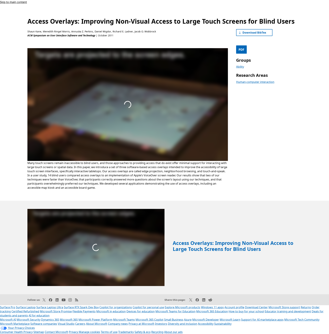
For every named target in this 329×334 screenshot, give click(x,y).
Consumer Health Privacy (16, 332)
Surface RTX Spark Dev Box (81, 307)
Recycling (157, 332)
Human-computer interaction (255, 82)
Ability (240, 67)
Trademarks (126, 332)
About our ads (173, 332)
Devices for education (140, 311)
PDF (241, 49)
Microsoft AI (8, 319)
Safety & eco (143, 332)
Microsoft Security (28, 319)
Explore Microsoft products (182, 307)
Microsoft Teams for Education (175, 311)
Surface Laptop (26, 307)
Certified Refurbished (25, 311)
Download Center (256, 307)
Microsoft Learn (230, 319)
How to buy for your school (246, 311)
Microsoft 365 (69, 319)
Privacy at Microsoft (141, 324)
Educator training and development (288, 311)
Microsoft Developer (205, 319)
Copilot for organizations (115, 307)
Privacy (74, 332)
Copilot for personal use (148, 307)
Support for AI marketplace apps (262, 319)
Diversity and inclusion (182, 324)
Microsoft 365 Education (212, 311)
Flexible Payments (84, 311)
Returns (306, 307)
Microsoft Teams (124, 319)
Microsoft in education (111, 311)
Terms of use (109, 332)
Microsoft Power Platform (95, 319)
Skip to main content (13, 2)
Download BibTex (254, 32)
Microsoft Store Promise (56, 311)
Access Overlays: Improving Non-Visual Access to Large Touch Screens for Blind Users (233, 246)
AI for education (39, 315)
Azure (188, 319)
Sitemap (38, 332)
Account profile (234, 307)
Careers (80, 324)
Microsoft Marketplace (15, 324)
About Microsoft (96, 324)
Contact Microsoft (56, 332)
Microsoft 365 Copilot (149, 319)
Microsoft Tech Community (301, 319)
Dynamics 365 (50, 319)
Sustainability (222, 324)
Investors (161, 324)
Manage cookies (89, 332)
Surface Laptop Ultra (49, 307)
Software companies (43, 324)
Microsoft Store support (284, 307)
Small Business (173, 319)
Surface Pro (7, 307)
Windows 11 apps (212, 307)
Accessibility (206, 324)
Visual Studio (66, 324)
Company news (118, 324)
